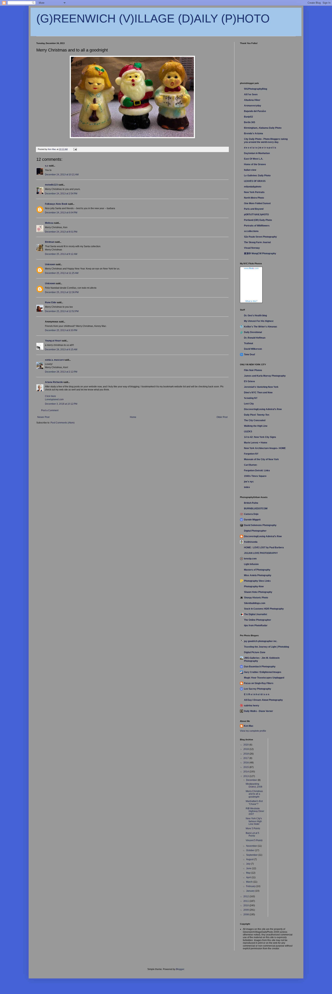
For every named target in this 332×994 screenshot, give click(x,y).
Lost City (249, 403)
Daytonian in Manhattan (257, 153)
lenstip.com (250, 558)
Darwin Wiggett (252, 519)
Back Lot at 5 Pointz (252, 834)
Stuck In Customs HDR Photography (264, 608)
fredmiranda (250, 542)
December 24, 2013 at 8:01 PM (61, 231)
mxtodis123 (51, 184)
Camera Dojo (251, 514)
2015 (246, 767)
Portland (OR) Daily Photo (258, 220)
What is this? (251, 301)
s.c (46, 165)
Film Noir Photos (253, 370)
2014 (246, 771)
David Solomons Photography (260, 525)
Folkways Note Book (56, 204)
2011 (246, 901)
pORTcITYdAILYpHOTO (256, 214)
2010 (246, 905)
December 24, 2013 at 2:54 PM (61, 193)
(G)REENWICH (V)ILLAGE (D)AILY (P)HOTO (153, 18)
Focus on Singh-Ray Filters (258, 683)
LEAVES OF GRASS (255, 181)
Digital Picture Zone (254, 652)
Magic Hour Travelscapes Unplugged (264, 677)
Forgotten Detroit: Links (257, 470)
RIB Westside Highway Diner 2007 (255, 811)
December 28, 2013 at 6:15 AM (61, 349)
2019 (246, 749)
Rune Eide (50, 302)
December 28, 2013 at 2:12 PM (61, 371)
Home (133, 417)
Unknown (50, 264)
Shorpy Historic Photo (256, 597)
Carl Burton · (251, 465)
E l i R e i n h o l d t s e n (256, 694)
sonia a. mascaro (54, 360)
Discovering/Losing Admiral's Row (263, 409)
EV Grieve (249, 381)
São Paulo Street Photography (260, 236)
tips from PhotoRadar (255, 625)
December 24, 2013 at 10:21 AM (62, 174)
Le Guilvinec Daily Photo (257, 175)
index (247, 487)
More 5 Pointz (253, 828)
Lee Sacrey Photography (257, 689)
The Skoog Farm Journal (257, 242)
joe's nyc (249, 481)
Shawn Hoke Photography (258, 592)
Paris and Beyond (253, 209)
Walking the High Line (255, 426)
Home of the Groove (255, 164)
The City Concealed (254, 420)
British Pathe (251, 503)
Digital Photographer (255, 530)
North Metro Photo (254, 197)
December (252, 780)
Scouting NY (250, 398)
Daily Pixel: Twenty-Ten (256, 414)
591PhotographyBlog (255, 89)
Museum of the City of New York (261, 459)
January (250, 891)
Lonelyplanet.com (54, 399)
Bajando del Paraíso (255, 111)
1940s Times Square (255, 476)
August (250, 859)
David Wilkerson (253, 349)
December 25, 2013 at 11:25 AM (61, 273)
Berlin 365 (249, 122)
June (249, 868)
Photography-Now (254, 586)
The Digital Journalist (255, 614)
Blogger (180, 969)
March (249, 882)
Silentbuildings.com (254, 603)
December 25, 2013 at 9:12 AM (61, 254)
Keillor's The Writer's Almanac (260, 326)
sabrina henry (251, 705)
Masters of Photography (257, 569)
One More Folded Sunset (257, 203)
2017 (246, 758)
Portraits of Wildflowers (257, 225)
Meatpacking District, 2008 (254, 785)
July (248, 863)
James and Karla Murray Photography (265, 375)
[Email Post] (74, 149)
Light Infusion (251, 564)
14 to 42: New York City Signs (260, 437)
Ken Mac (248, 726)
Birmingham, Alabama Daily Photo (262, 128)
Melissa (49, 223)
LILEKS (248, 431)
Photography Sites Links (257, 581)
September (252, 855)
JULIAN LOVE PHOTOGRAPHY (261, 553)
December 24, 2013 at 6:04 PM (61, 212)
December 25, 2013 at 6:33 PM (61, 330)
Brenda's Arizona (253, 133)
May (248, 872)
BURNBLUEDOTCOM (255, 508)
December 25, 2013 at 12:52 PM (62, 311)
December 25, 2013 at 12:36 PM (62, 292)
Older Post (222, 417)
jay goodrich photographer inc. (260, 641)
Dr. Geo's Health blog (255, 315)
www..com (251, 268)
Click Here (50, 396)
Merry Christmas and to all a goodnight (254, 794)
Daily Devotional (253, 332)
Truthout (248, 343)
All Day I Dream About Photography (263, 700)
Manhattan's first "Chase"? (254, 802)
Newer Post (43, 417)
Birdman (49, 242)
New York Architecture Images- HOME (265, 448)
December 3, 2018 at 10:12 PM (61, 404)
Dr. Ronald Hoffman (254, 337)
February (251, 886)
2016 (246, 762)
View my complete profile (253, 731)
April (248, 877)
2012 (246, 896)
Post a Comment (49, 410)
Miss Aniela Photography (257, 575)
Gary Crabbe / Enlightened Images (262, 672)
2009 (246, 910)
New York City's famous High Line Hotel (254, 821)
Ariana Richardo (54, 382)
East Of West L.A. (253, 158)
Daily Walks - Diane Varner (258, 711)
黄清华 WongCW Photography (260, 253)
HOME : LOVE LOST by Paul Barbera (264, 547)
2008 (246, 914)
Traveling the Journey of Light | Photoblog (266, 646)
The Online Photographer (257, 620)
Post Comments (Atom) (63, 422)
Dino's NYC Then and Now (258, 392)
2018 (246, 753)
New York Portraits (254, 192)
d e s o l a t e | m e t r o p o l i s (260, 147)
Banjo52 (248, 116)
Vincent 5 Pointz (254, 840)
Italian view (250, 170)
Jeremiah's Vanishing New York (261, 387)
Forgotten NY (251, 453)
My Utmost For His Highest (258, 321)
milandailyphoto (252, 186)
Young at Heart (53, 340)
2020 (246, 744)
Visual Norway (252, 248)
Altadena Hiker (252, 100)
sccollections (251, 231)
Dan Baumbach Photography (260, 666)
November (252, 846)
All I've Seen (250, 94)
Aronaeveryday (252, 105)
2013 (246, 776)
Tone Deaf (249, 354)
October (250, 850)
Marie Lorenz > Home (255, 442)
